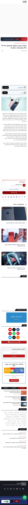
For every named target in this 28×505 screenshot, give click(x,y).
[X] (22, 197)
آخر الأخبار (14, 388)
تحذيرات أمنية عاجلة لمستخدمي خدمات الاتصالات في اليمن (12, 397)
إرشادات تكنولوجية (23, 414)
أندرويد (5, 412)
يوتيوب (8, 425)
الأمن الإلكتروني (23, 416)
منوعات (24, 425)
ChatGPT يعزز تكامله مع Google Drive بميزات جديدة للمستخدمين (11, 403)
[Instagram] (3, 197)
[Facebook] (25, 197)
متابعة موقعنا (14, 380)
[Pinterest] (14, 197)
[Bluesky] (8, 197)
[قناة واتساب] (25, 497)
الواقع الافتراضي (8, 416)
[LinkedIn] (16, 197)
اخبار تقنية (7, 414)
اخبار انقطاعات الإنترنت (14, 414)
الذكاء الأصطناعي (16, 416)
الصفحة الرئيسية (24, 43)
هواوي (20, 425)
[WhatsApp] (19, 197)
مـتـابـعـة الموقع (14, 342)
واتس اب (12, 425)
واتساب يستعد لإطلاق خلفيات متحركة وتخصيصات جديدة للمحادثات (14, 448)
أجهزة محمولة (17, 43)
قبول (16, 501)
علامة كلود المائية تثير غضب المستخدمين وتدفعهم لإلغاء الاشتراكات (12, 392)
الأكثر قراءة (22, 388)
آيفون (22, 412)
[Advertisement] (14, 19)
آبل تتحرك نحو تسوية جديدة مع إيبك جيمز (18, 438)
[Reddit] (11, 197)
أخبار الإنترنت (10, 412)
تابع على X (5, 87)
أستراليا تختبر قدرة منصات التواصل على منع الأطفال (12, 39)
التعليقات (5, 388)
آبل (25, 412)
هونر (16, 425)
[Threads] (6, 197)
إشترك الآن (14, 356)
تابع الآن (5, 92)
